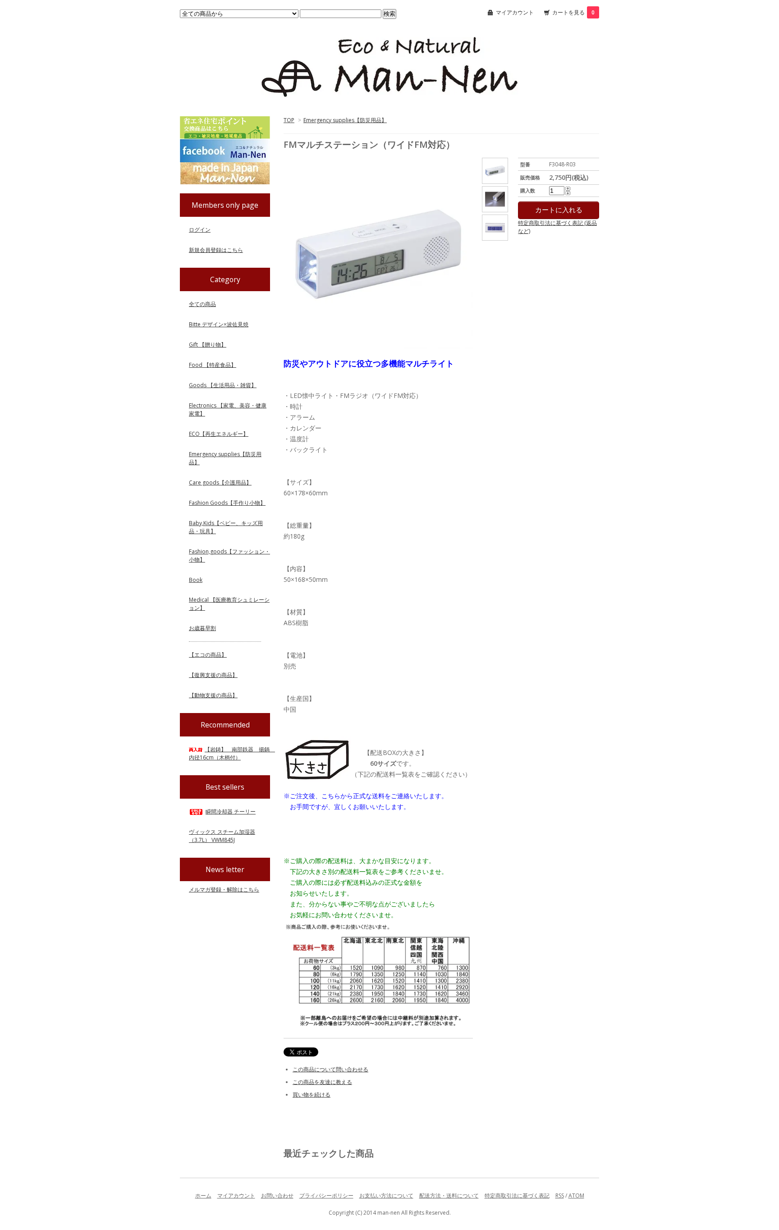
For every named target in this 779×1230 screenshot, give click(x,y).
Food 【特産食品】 (212, 365)
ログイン (200, 229)
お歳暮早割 (202, 628)
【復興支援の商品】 (213, 675)
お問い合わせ (277, 1195)
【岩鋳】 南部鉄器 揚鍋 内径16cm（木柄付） (232, 753)
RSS (559, 1195)
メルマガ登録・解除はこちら (224, 889)
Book (195, 580)
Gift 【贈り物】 (207, 344)
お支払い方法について (386, 1195)
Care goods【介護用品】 (220, 482)
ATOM (576, 1195)
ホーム (203, 1195)
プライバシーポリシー (326, 1195)
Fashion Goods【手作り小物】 (227, 503)
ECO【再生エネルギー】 (218, 434)
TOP (289, 120)
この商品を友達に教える (322, 1082)
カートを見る (573, 12)
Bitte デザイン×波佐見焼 (218, 324)
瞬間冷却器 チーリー (231, 811)
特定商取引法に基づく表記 (517, 1195)
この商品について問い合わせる (330, 1069)
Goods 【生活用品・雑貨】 (223, 385)
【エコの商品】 (208, 654)
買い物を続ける (311, 1094)
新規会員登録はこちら (216, 250)
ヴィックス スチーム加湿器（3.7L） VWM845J (222, 836)
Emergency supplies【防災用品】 (345, 120)
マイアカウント (515, 12)
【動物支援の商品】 (213, 695)
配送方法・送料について (449, 1195)
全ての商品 (202, 304)
